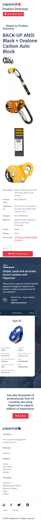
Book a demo (20, 416)
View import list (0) (14, 14)
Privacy (16, 510)
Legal (5, 510)
